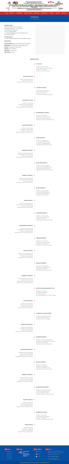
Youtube (39, 456)
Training (52, 13)
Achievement (19, 13)
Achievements (9, 451)
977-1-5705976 (52, 456)
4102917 (57, 456)
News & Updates (28, 13)
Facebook (39, 451)
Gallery (58, 13)
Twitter (38, 454)
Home (6, 13)
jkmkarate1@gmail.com (55, 458)
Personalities (44, 13)
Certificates (9, 456)
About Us (12, 13)
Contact (64, 13)
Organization (9, 453)
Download (36, 13)
